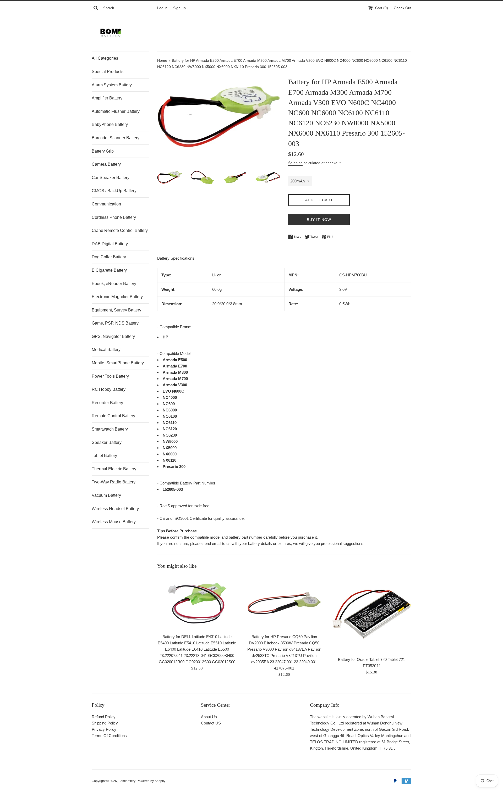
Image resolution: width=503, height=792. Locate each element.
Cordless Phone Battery (114, 217)
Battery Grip (103, 151)
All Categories (105, 58)
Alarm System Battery (112, 85)
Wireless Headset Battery (115, 508)
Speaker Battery (107, 442)
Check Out (402, 8)
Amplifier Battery (107, 98)
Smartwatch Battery (110, 429)
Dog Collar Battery (109, 257)
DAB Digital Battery (110, 244)
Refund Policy (104, 717)
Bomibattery (126, 781)
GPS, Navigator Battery (113, 336)
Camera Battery (106, 164)
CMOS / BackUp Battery (114, 190)
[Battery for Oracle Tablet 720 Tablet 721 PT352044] (371, 614)
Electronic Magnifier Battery (117, 296)
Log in (162, 8)
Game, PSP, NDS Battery (115, 323)
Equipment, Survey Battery (116, 310)
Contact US (211, 723)
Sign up (179, 8)
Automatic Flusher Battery (116, 111)
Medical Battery (106, 349)
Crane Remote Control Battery (120, 230)
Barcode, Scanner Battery (115, 138)
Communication (106, 204)
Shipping (295, 163)
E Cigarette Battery (109, 270)
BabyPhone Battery (110, 124)
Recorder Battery (107, 402)
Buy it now (319, 219)
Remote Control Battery (113, 416)
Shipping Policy (105, 723)
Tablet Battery (104, 455)
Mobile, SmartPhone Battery (118, 363)
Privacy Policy (104, 729)
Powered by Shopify (151, 781)
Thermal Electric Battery (114, 469)
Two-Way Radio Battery (113, 482)
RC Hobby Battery (108, 389)
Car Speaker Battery (110, 177)
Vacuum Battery (106, 495)
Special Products (107, 71)
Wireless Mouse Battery (114, 522)
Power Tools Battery (110, 376)
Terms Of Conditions (109, 735)
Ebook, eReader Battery (114, 283)
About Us (209, 717)
